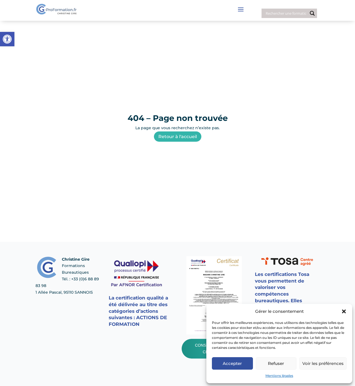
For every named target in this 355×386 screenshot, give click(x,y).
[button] (344, 311)
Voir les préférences (323, 363)
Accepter (232, 363)
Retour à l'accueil (177, 136)
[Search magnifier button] (312, 13)
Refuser (276, 363)
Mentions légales (279, 376)
